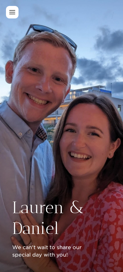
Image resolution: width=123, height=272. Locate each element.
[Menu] (12, 12)
